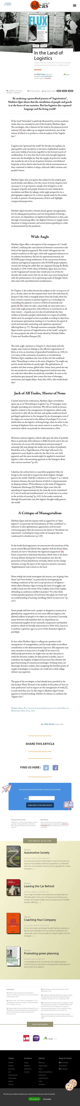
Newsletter (64, 1063)
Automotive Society (36, 852)
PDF (59, 91)
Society (43, 46)
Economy (11, 1069)
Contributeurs (43, 1078)
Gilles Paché (40, 74)
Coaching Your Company (40, 920)
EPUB (64, 91)
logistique (17, 93)
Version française (34, 91)
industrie (19, 91)
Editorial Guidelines (45, 1072)
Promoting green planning (41, 953)
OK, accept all (34, 1099)
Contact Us (42, 1075)
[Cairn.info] (50, 1038)
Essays (26, 1063)
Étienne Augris (31, 858)
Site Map (42, 1084)
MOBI (70, 91)
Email (26, 798)
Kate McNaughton (47, 76)
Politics (10, 1063)
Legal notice (43, 1066)
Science (11, 1084)
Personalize (47, 1099)
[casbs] (26, 1038)
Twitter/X (64, 1066)
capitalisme (12, 91)
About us (42, 1063)
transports (10, 93)
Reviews (27, 1066)
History (10, 1081)
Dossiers (27, 1072)
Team (40, 1069)
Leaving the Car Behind (39, 886)
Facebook (64, 1069)
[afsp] (36, 1038)
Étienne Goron (31, 959)
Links (40, 1081)
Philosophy (12, 1078)
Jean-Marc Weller (32, 925)
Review (36, 46)
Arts (9, 1072)
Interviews (27, 1069)
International (12, 1075)
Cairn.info (48, 78)
